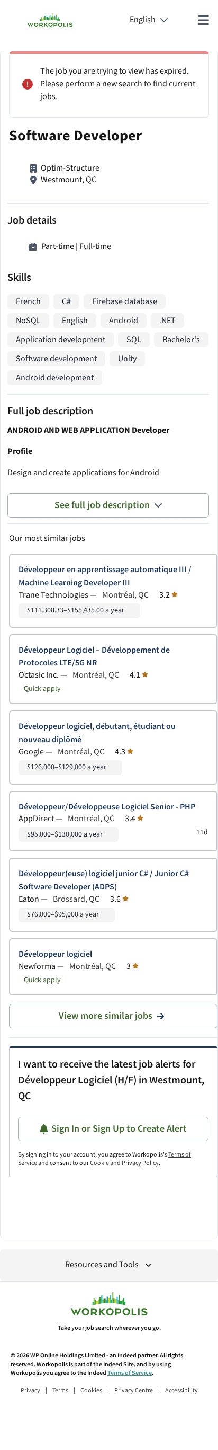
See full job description (102, 505)
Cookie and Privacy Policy (124, 1163)
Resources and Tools (102, 1264)
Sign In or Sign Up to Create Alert (119, 1129)
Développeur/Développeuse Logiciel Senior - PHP (107, 807)
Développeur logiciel (55, 954)
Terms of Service (129, 1373)
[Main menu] (203, 20)
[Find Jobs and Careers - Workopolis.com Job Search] (50, 20)
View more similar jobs (105, 1016)
